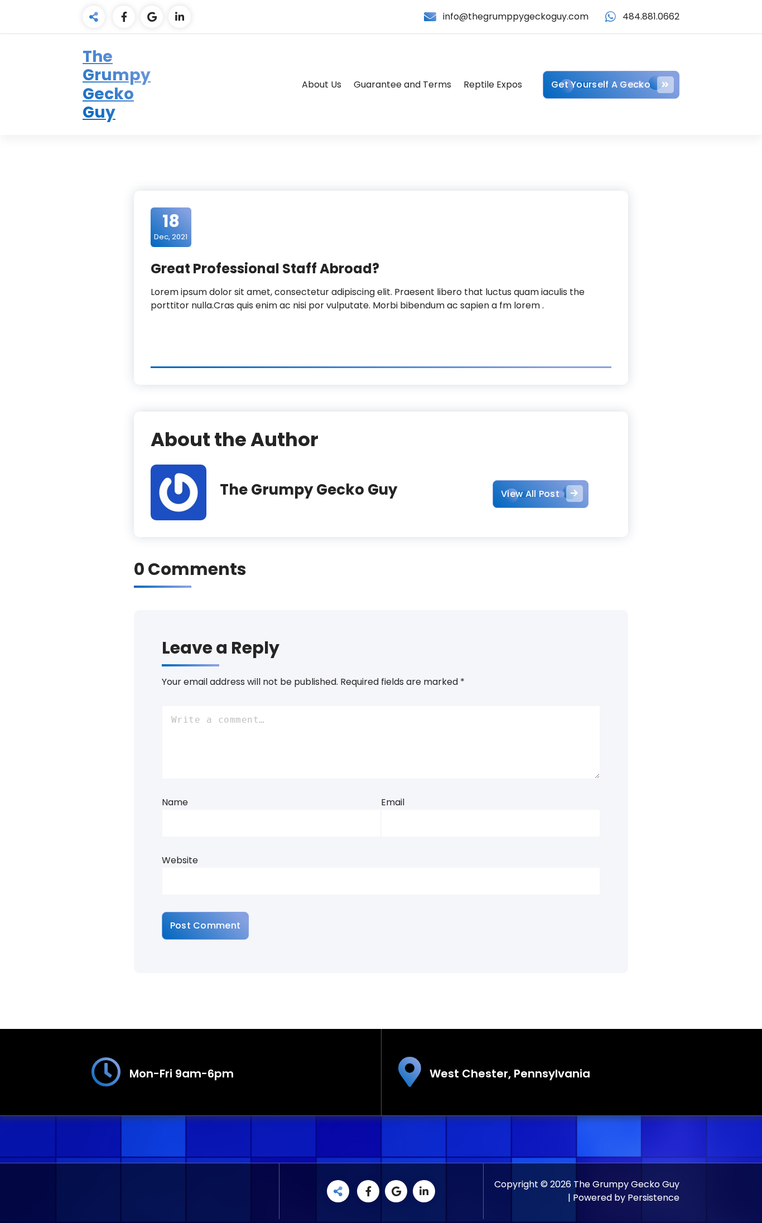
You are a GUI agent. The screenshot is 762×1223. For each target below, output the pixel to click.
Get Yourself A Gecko (600, 84)
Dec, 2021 (170, 226)
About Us (321, 84)
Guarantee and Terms (402, 84)
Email (392, 802)
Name (175, 802)
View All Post (530, 493)
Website (180, 860)
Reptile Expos (493, 84)
